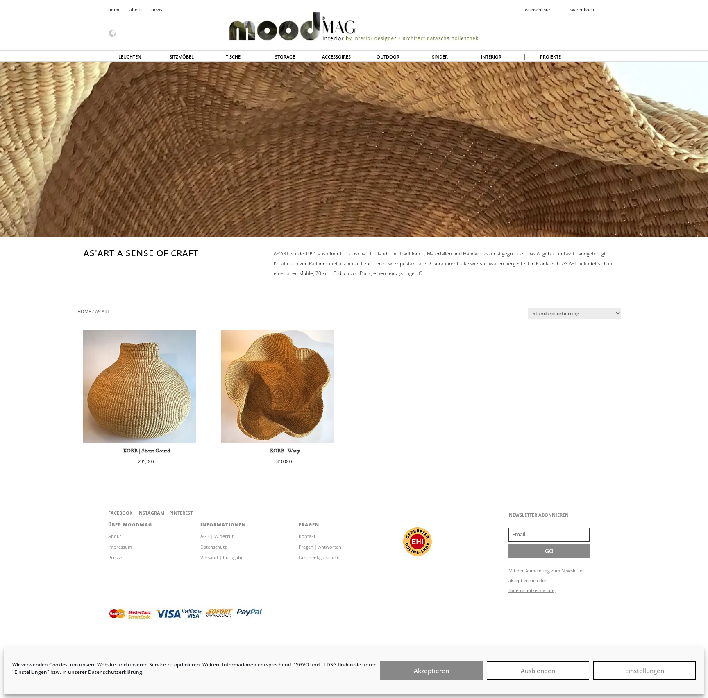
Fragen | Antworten (320, 547)
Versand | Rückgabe (221, 557)
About (114, 536)
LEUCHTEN (129, 57)
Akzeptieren (431, 670)
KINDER (439, 57)
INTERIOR (491, 57)
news (156, 10)
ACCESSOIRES (336, 57)
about (135, 10)
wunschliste (537, 10)
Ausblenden (538, 670)
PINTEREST (181, 513)
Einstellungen (644, 670)
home (114, 10)
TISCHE (233, 57)
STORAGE (285, 57)
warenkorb (582, 10)
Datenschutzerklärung (532, 590)
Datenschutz (213, 547)
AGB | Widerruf (217, 536)
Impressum (120, 547)
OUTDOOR (388, 57)
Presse (115, 557)
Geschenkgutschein (319, 557)
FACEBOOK (120, 513)
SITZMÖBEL (182, 57)
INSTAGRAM (150, 513)
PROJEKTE (550, 57)
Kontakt (307, 536)
